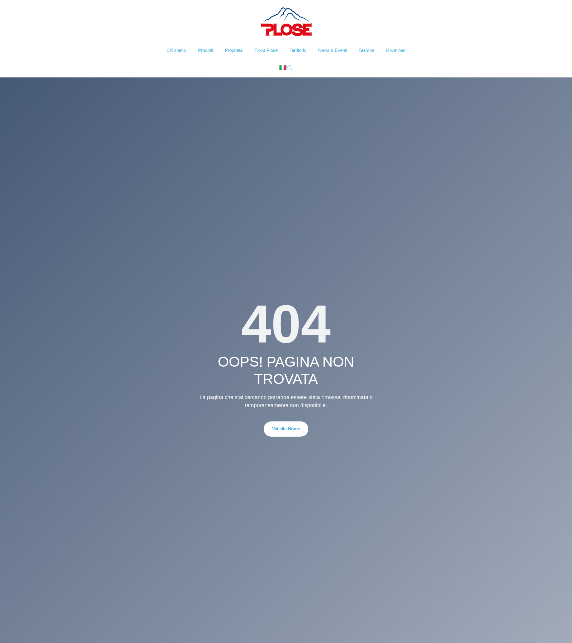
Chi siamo (176, 50)
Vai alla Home (286, 428)
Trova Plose (266, 50)
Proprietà (234, 50)
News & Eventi (332, 50)
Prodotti (205, 50)
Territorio (298, 50)
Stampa (366, 50)
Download (395, 50)
